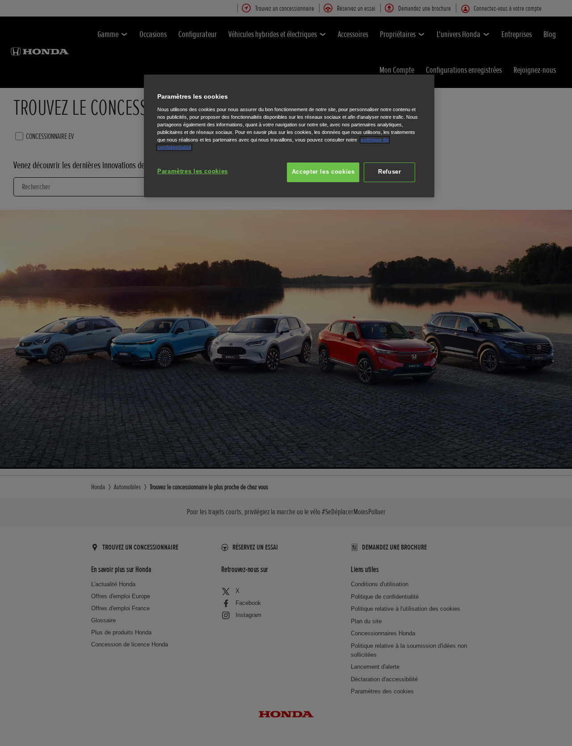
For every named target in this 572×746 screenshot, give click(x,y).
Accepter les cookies (323, 172)
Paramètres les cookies (192, 171)
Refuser (389, 172)
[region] (289, 136)
